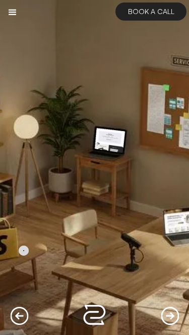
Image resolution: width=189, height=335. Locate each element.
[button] (13, 13)
